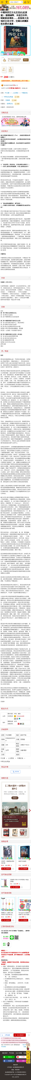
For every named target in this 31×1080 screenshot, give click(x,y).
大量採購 (25, 1046)
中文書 (7, 93)
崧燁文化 (10, 103)
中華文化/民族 (8, 97)
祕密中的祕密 (22, 861)
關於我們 (4, 1053)
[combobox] (15, 2)
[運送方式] (28, 1061)
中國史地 (24, 93)
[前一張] (2, 121)
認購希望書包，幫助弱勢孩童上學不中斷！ (15, 81)
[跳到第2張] (28, 125)
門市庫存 (3, 1046)
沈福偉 (7, 100)
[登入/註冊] (25, 2)
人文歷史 (15, 93)
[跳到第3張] (29, 125)
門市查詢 (11, 1053)
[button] (2, 2)
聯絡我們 (15, 1064)
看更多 (26, 60)
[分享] (28, 1057)
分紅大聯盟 (19, 1053)
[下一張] (29, 121)
